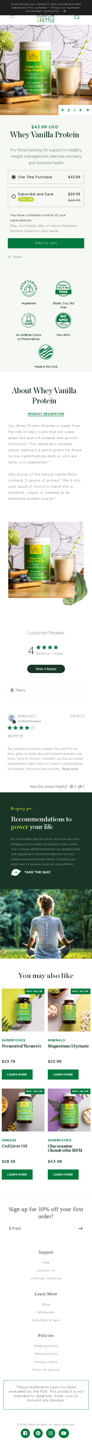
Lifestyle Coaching (46, 1278)
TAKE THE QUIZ (36, 872)
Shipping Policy (46, 1345)
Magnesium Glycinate (68, 1046)
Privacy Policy (46, 1361)
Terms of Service (46, 1369)
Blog (46, 1304)
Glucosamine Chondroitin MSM (65, 1148)
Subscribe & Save (46, 1320)
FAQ (46, 1262)
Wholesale (45, 1312)
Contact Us (46, 1270)
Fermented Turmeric (22, 1046)
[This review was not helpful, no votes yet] (79, 786)
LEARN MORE (17, 1074)
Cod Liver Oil (14, 1146)
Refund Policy (46, 1353)
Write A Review (46, 669)
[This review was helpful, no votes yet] (71, 786)
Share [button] (17, 256)
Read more (70, 769)
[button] (12, 16)
